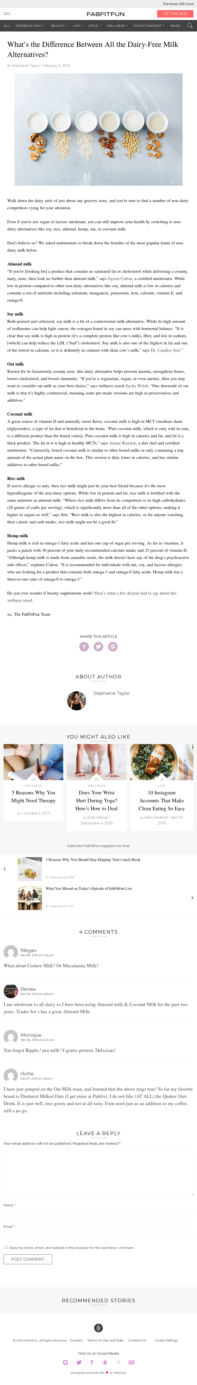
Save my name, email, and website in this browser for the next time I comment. (71, 1248)
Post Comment (28, 1259)
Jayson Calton (120, 278)
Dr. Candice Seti (165, 350)
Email (9, 1226)
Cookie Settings (166, 1340)
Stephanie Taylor (26, 65)
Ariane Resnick (122, 443)
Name (10, 1205)
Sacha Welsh (137, 385)
